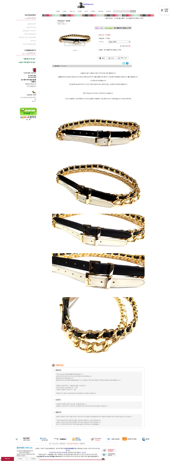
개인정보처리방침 (61, 452)
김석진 (84, 452)
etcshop (47, 456)
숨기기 (103, 459)
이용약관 (52, 452)
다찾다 (164, 11)
